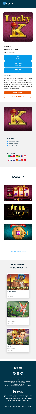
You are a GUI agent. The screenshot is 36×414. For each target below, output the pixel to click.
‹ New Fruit (12, 251)
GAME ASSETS (19, 96)
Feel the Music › (21, 251)
